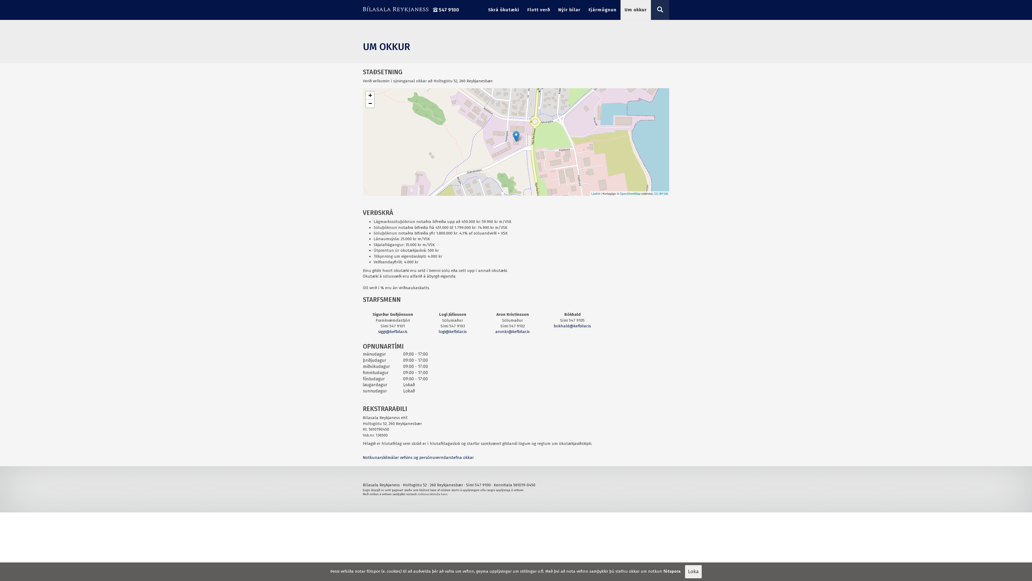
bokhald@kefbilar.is (572, 326)
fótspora (671, 571)
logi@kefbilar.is (453, 331)
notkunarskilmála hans (432, 494)
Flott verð (538, 10)
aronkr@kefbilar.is (512, 331)
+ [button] (370, 95)
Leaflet (595, 193)
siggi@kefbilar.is (392, 331)
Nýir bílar (569, 10)
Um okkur (636, 10)
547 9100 (448, 10)
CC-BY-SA (661, 193)
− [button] (370, 103)
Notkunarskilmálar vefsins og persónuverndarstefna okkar (418, 457)
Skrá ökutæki (503, 10)
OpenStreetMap (630, 193)
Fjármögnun (603, 10)
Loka (693, 572)
